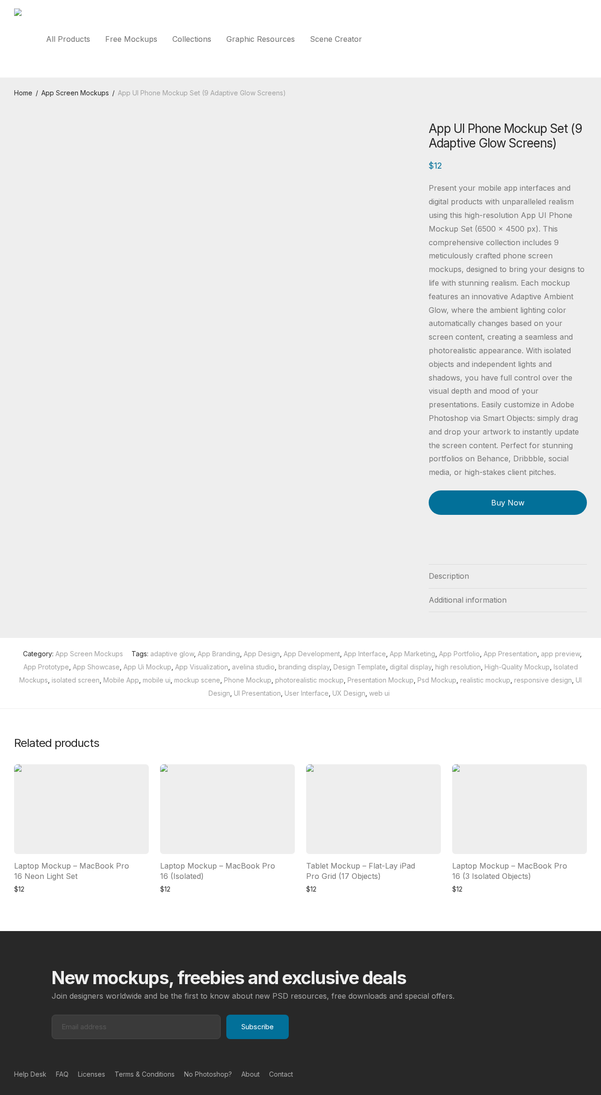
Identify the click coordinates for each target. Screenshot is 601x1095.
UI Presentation (257, 693)
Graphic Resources (260, 39)
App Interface (365, 654)
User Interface (307, 693)
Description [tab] (449, 576)
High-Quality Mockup (517, 667)
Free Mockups (131, 39)
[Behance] (553, 1074)
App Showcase (96, 667)
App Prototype (46, 667)
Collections (191, 39)
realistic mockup (485, 680)
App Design (262, 654)
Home (23, 93)
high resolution (458, 667)
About (250, 1074)
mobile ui (156, 680)
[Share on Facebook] (432, 542)
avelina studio (253, 667)
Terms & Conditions (145, 1074)
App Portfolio (459, 654)
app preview (560, 654)
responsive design (543, 680)
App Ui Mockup (147, 667)
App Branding (219, 654)
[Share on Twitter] (445, 542)
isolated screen (76, 680)
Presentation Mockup (380, 680)
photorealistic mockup (309, 680)
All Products (68, 39)
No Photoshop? (208, 1074)
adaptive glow (172, 654)
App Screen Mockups (75, 93)
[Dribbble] (583, 1074)
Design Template (359, 667)
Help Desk (30, 1074)
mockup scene (197, 680)
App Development (312, 654)
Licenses (91, 1074)
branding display (304, 667)
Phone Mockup (247, 680)
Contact (281, 1074)
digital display (410, 667)
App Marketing (412, 654)
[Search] (584, 39)
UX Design (348, 693)
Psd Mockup (436, 680)
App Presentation (510, 654)
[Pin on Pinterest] (459, 542)
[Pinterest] (568, 1074)
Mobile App (121, 680)
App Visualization (201, 667)
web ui (379, 693)
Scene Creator (336, 39)
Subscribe (257, 1026)
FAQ (62, 1074)
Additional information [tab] (468, 600)
